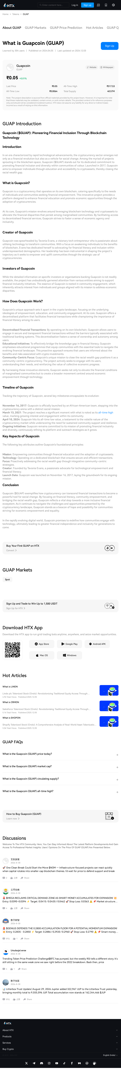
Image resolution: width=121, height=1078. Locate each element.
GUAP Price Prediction (66, 28)
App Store (44, 644)
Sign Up (109, 45)
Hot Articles (94, 28)
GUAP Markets (35, 28)
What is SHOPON (11, 718)
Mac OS (44, 655)
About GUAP (12, 28)
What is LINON (10, 686)
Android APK (99, 644)
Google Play (72, 644)
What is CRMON (11, 702)
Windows (71, 655)
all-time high (105, 412)
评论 (8, 939)
